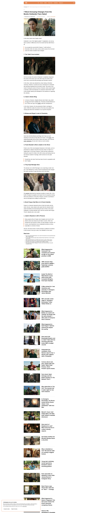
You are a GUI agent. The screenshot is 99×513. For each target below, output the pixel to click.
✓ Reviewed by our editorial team (29, 16)
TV (38, 2)
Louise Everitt (53, 16)
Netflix (45, 2)
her (28, 101)
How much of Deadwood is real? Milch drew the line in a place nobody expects (39, 239)
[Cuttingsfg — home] (26, 3)
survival (27, 193)
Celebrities (56, 2)
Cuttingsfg (25, 6)
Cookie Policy (25, 506)
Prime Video (50, 2)
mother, (39, 103)
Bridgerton (61, 2)
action (25, 141)
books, (50, 137)
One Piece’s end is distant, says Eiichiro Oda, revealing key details (37, 241)
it (53, 41)
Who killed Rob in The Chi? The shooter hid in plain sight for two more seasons (39, 240)
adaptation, (29, 141)
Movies (41, 2)
